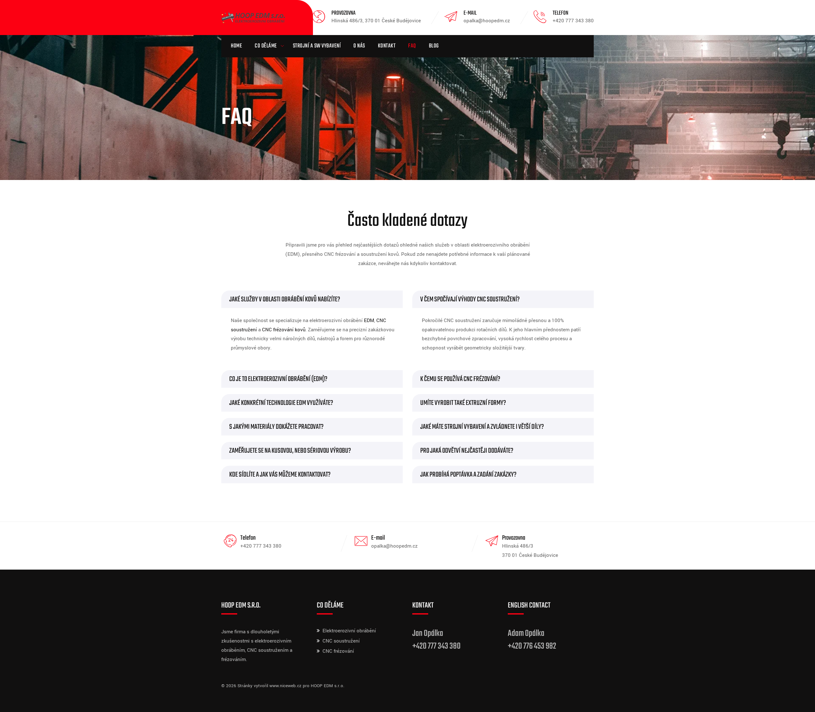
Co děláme (266, 46)
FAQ (412, 46)
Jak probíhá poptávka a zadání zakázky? (468, 474)
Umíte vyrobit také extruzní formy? (463, 403)
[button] (312, 299)
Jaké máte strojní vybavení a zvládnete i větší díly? (482, 426)
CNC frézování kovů (283, 329)
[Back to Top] (801, 701)
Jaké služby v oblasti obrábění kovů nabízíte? (284, 299)
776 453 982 (539, 646)
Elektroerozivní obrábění (349, 630)
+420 (515, 646)
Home (236, 46)
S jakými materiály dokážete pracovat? (276, 426)
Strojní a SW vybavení (317, 46)
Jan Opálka (427, 633)
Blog (434, 46)
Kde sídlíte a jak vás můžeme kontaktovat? (279, 474)
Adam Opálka (526, 633)
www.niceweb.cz (285, 686)
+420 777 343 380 (436, 646)
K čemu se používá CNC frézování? (460, 379)
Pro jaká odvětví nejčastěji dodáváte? (466, 450)
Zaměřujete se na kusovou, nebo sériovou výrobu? (290, 450)
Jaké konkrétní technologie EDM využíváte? (281, 403)
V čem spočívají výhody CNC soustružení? (470, 299)
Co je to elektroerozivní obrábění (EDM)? (278, 379)
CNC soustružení (341, 640)
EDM (369, 320)
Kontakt (387, 46)
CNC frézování (338, 651)
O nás (359, 46)
